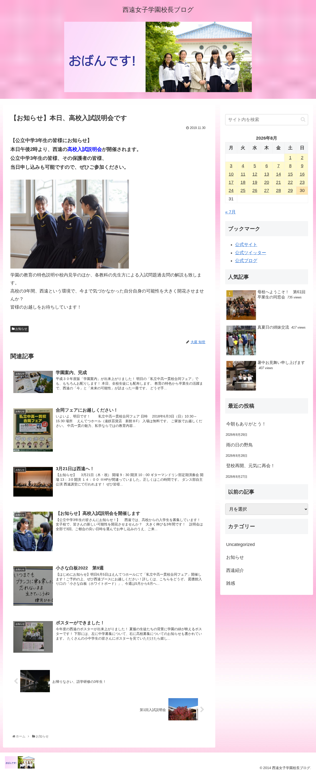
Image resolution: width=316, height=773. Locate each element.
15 (290, 174)
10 (231, 174)
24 (231, 190)
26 (254, 190)
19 (254, 182)
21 (278, 182)
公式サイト (246, 244)
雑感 (230, 583)
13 (266, 174)
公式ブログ (246, 260)
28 (278, 190)
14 (278, 174)
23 (302, 182)
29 (290, 190)
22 (290, 182)
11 (243, 174)
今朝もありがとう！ (246, 423)
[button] (303, 119)
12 (254, 174)
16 (302, 174)
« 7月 (230, 211)
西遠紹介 (235, 570)
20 (266, 182)
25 (242, 190)
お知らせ (21, 329)
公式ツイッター (250, 252)
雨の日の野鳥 (239, 444)
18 (242, 182)
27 (266, 190)
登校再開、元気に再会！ (250, 465)
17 (231, 182)
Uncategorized (240, 544)
